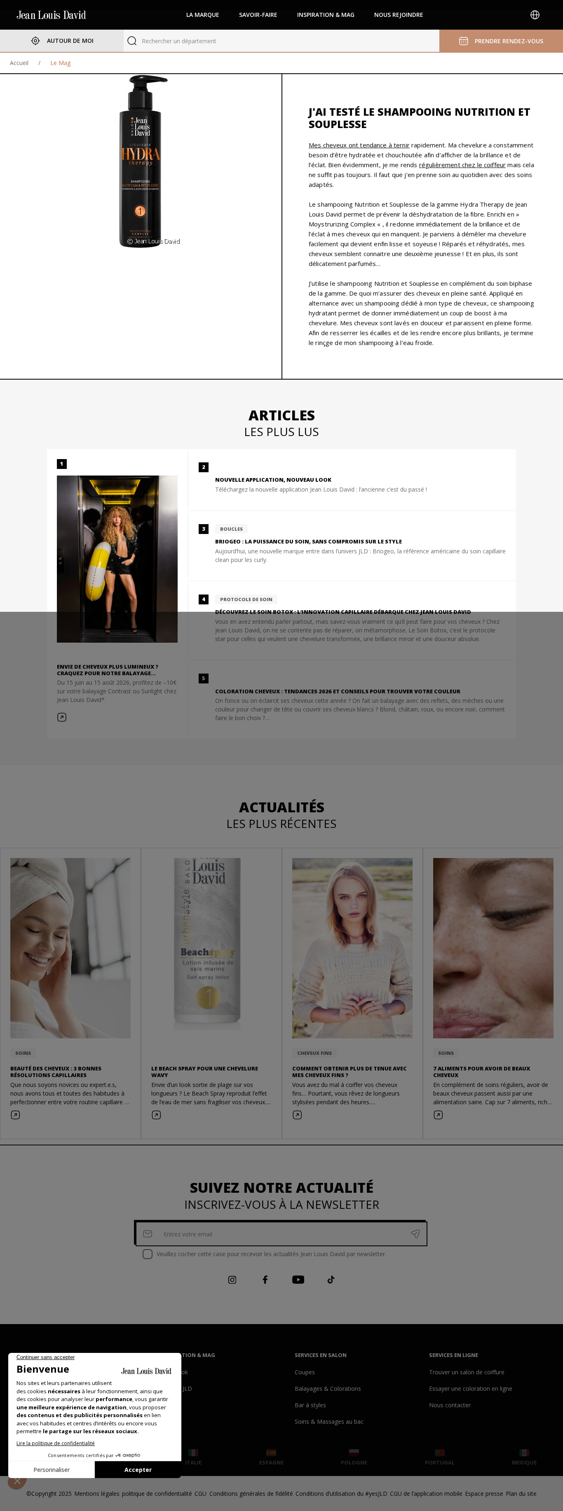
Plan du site (521, 1493)
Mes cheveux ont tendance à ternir (359, 145)
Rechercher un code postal (177, 41)
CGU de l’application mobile (426, 1493)
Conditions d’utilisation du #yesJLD (341, 1493)
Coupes (305, 1372)
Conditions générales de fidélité (251, 1493)
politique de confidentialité (157, 1493)
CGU (200, 1493)
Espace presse (484, 1493)
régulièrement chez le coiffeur (462, 165)
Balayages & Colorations (328, 1388)
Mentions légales (97, 1493)
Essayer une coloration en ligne (470, 1388)
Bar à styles (310, 1405)
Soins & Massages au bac (329, 1421)
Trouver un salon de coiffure (466, 1372)
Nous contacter (450, 1405)
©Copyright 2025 (49, 1493)
